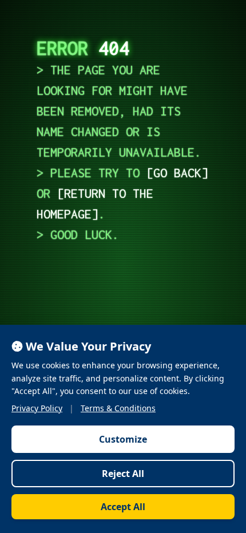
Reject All (123, 473)
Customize (123, 439)
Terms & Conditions (118, 408)
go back (177, 172)
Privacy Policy (36, 408)
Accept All (123, 506)
